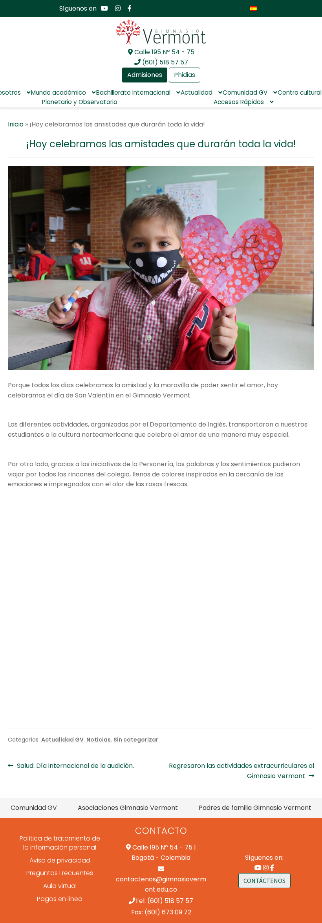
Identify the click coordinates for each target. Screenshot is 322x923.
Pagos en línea (59, 898)
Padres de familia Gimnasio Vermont (255, 807)
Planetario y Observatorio (79, 102)
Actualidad (196, 92)
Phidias (184, 74)
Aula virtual (60, 885)
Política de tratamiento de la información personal (60, 843)
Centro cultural (300, 92)
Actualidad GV (62, 740)
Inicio (16, 124)
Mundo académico (58, 92)
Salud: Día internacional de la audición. (75, 765)
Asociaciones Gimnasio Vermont (128, 807)
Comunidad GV (245, 92)
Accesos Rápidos (239, 102)
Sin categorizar (135, 740)
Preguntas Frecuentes (59, 872)
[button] (14, 601)
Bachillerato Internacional (133, 92)
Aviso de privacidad (59, 860)
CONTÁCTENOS (264, 881)
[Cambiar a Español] (253, 8)
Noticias (98, 740)
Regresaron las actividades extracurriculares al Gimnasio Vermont (241, 770)
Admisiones (144, 74)
